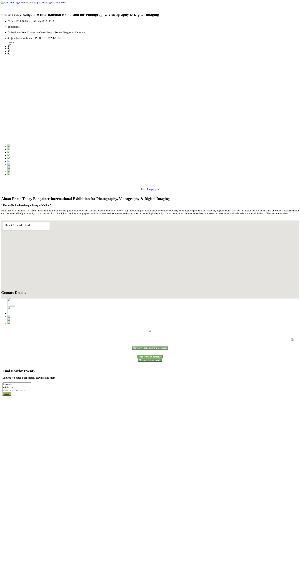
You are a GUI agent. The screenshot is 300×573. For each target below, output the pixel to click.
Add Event (60, 2)
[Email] (9, 161)
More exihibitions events (150, 360)
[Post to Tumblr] (9, 158)
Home (23, 2)
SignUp (51, 2)
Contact (43, 2)
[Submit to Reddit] (9, 168)
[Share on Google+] (9, 152)
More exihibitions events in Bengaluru (150, 348)
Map (36, 2)
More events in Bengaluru (150, 357)
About (30, 2)
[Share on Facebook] (9, 146)
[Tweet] (9, 149)
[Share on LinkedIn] (9, 164)
